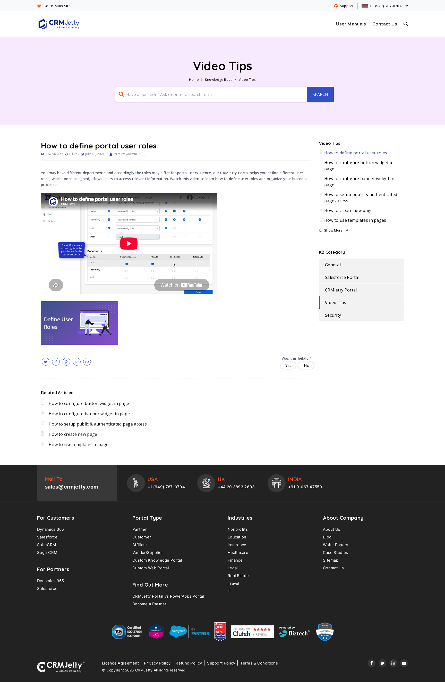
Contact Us (384, 24)
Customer (141, 537)
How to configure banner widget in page (89, 414)
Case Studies (335, 552)
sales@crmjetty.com (71, 487)
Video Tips (247, 79)
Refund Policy (189, 663)
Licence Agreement (120, 663)
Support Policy (221, 663)
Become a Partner (149, 603)
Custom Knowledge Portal (157, 560)
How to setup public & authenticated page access (98, 424)
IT (230, 591)
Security (333, 315)
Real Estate (238, 575)
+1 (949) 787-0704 (166, 486)
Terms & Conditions (259, 663)
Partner (139, 529)
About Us (331, 529)
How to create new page (73, 434)
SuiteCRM (46, 544)
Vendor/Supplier (147, 552)
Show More (333, 230)
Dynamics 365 (50, 529)
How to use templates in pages (80, 444)
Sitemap (330, 560)
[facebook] (56, 362)
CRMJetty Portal (341, 290)
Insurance (237, 544)
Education (237, 537)
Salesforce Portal (342, 277)
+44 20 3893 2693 (236, 486)
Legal (233, 567)
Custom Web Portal (150, 567)
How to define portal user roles (355, 153)
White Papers (335, 544)
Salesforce (47, 537)
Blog (327, 537)
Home (194, 79)
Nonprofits (238, 529)
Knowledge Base (219, 79)
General (333, 265)
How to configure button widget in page (89, 403)
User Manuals (351, 24)
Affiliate (139, 544)
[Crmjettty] (61, 667)
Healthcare (238, 552)
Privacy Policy (157, 663)
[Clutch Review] (252, 633)
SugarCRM (47, 552)
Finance (235, 560)
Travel (233, 583)
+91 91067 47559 (305, 486)
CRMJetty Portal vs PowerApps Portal (168, 596)
